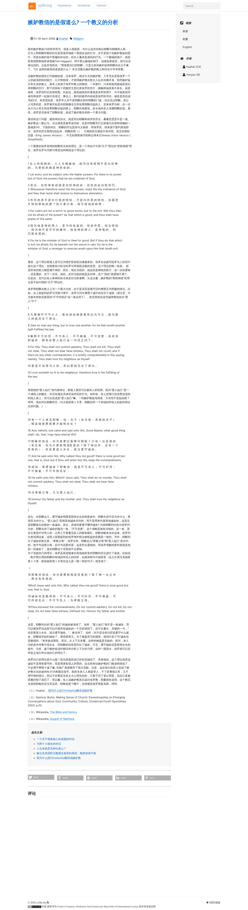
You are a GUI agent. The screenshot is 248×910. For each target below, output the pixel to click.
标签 (185, 31)
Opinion (101, 5)
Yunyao (191, 74)
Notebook (84, 5)
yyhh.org (45, 5)
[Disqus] (99, 846)
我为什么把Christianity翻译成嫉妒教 (70, 690)
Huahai (63, 38)
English (187, 47)
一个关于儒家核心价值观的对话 (55, 739)
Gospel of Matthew (62, 718)
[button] (41, 777)
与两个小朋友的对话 (49, 743)
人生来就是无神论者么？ (51, 748)
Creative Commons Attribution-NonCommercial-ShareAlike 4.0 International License (97, 906)
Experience (64, 5)
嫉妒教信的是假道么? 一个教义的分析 (73, 22)
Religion (78, 38)
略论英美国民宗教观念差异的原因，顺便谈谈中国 (66, 753)
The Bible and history (63, 712)
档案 (185, 39)
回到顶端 (214, 902)
